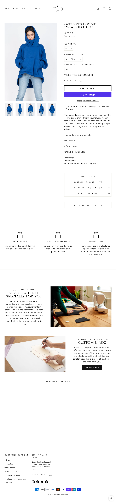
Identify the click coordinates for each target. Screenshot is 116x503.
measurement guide (12, 475)
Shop (15, 8)
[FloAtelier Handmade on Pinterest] (46, 481)
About (38, 8)
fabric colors (10, 468)
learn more (92, 367)
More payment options (88, 100)
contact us (9, 464)
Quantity (70, 44)
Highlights (88, 176)
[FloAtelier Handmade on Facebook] (37, 481)
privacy (8, 460)
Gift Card (8, 483)
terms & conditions (12, 471)
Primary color (73, 54)
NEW (7, 8)
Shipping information (88, 188)
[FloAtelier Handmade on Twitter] (42, 481)
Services (26, 8)
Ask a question (88, 194)
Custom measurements (88, 182)
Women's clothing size (79, 65)
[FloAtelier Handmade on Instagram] (33, 481)
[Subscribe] (50, 474)
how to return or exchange (15, 479)
